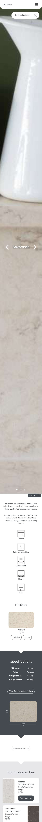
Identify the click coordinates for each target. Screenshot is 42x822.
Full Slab (16, 637)
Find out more (26, 798)
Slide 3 (22, 489)
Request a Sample (21, 748)
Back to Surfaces (22, 15)
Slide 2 (19, 489)
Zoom (27, 637)
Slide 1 (17, 489)
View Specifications (21, 691)
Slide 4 (25, 489)
